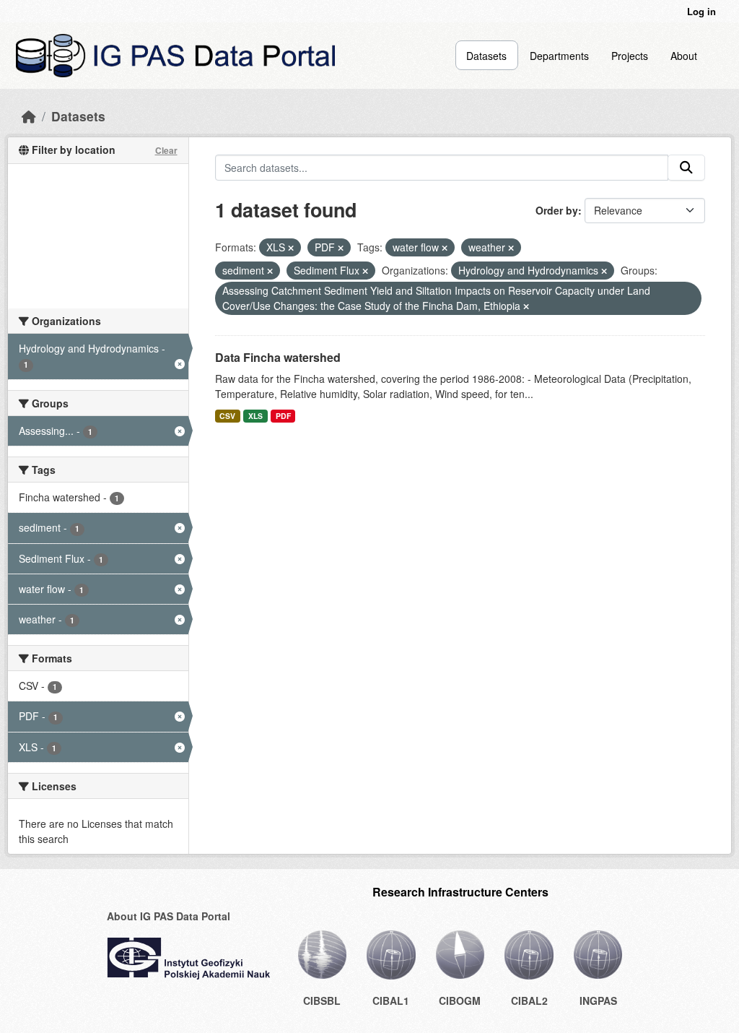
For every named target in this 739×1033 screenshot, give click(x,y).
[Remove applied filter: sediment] (270, 271)
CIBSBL (322, 1000)
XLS (255, 415)
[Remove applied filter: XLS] (291, 248)
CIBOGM (460, 1000)
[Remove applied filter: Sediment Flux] (365, 271)
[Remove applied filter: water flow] (444, 248)
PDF (283, 415)
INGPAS (598, 1000)
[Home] (29, 116)
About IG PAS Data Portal (168, 916)
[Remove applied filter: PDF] (341, 248)
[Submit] (686, 168)
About (683, 55)
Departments (559, 55)
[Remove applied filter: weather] (511, 248)
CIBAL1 (390, 1000)
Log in (701, 11)
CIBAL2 (529, 1000)
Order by (556, 210)
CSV (227, 415)
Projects (629, 55)
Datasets (486, 55)
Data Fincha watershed (278, 357)
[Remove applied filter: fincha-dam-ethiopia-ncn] (526, 306)
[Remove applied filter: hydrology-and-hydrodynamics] (604, 271)
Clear (166, 150)
